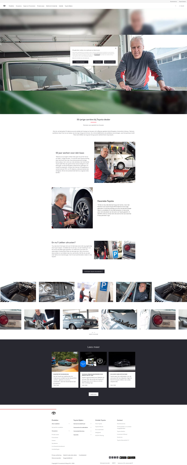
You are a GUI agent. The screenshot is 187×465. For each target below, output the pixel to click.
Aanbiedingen (55, 449)
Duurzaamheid (99, 429)
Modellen (11, 6)
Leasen (54, 440)
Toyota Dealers (182, 1)
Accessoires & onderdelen (81, 427)
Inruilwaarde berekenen (58, 446)
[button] (18, 292)
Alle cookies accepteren (110, 62)
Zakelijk (61, 6)
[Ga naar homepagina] (4, 5)
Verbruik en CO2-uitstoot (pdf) (125, 463)
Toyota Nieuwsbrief (123, 440)
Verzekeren (55, 443)
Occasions (19, 6)
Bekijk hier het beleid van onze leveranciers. (80, 58)
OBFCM (113, 463)
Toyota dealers (121, 431)
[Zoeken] (175, 6)
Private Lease (40, 6)
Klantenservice (173, 1)
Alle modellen (56, 423)
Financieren (55, 437)
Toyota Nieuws (99, 426)
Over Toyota (98, 423)
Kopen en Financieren (29, 6)
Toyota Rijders (69, 6)
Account (182, 5)
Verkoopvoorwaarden (105, 463)
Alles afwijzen (98, 62)
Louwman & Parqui (122, 434)
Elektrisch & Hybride (51, 6)
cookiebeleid (97, 54)
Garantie (76, 434)
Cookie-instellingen (80, 62)
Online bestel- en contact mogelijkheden (124, 427)
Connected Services (79, 431)
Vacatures (119, 437)
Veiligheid (98, 432)
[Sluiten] (115, 48)
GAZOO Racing (99, 435)
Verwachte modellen (57, 427)
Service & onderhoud (79, 423)
